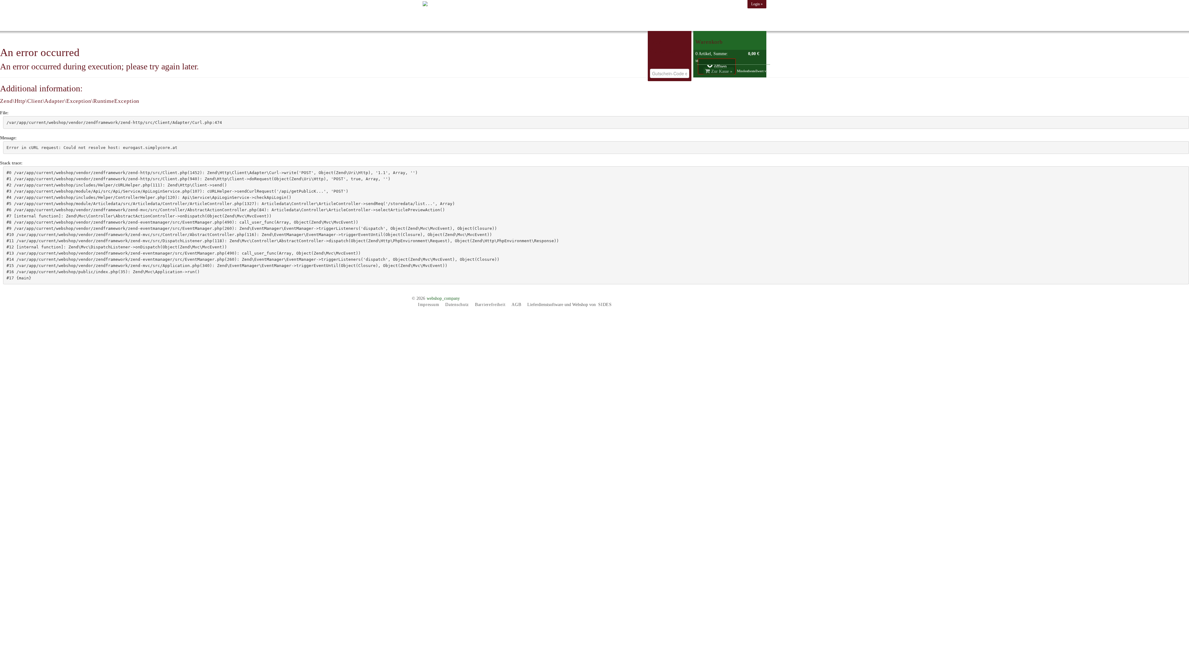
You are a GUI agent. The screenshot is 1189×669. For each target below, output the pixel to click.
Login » (757, 4)
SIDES (605, 304)
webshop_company (443, 298)
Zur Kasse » (721, 71)
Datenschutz (457, 304)
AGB (516, 304)
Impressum (428, 304)
